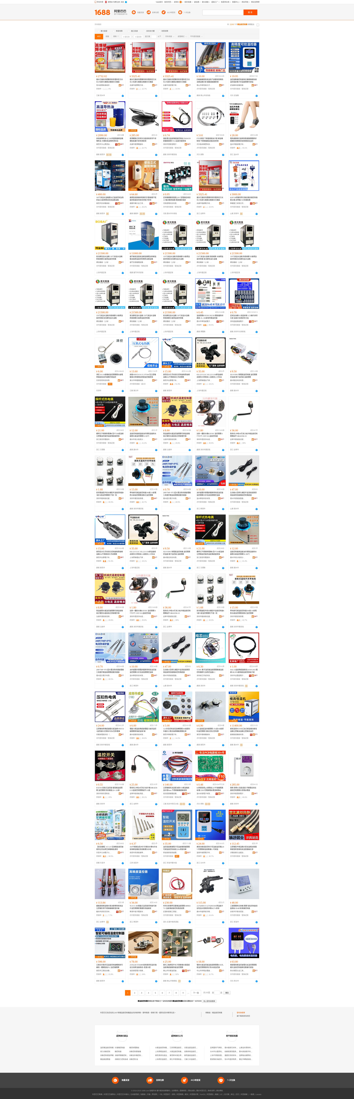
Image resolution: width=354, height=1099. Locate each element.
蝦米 (186, 1094)
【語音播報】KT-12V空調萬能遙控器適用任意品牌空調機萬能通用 (109, 848)
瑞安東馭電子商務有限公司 (137, 971)
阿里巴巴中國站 (123, 1094)
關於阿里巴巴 (201, 1091)
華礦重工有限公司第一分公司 (237, 203)
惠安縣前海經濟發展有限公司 (221, 1059)
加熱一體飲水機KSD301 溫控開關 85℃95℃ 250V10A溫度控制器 (209, 435)
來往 (232, 1094)
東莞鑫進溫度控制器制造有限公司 (196, 1055)
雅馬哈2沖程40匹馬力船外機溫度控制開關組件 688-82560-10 (243, 435)
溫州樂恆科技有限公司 (204, 498)
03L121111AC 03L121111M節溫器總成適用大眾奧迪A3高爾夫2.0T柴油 (210, 376)
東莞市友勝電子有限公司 (170, 380)
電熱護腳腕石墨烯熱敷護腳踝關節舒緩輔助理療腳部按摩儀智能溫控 (243, 140)
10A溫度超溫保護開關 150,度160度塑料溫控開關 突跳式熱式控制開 (210, 730)
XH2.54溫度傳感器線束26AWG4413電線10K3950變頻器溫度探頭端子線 (244, 671)
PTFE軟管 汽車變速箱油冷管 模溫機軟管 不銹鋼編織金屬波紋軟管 (210, 140)
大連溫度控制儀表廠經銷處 (180, 1052)
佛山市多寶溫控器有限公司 (170, 971)
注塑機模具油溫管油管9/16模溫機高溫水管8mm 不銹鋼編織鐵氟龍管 (176, 789)
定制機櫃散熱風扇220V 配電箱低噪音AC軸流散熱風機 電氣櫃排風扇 (177, 199)
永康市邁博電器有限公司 (137, 144)
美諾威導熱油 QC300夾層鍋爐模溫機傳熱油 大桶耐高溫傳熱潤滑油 (109, 140)
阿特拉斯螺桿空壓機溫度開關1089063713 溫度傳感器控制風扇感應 (177, 907)
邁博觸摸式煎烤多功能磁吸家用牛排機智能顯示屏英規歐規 (143, 140)
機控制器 (118, 1052)
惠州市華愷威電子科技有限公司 (204, 321)
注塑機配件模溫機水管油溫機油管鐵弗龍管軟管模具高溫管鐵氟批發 (243, 848)
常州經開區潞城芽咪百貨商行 (103, 85)
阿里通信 (210, 1094)
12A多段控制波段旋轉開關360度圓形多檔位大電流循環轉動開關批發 (176, 730)
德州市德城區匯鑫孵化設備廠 (237, 498)
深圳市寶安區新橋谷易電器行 (137, 498)
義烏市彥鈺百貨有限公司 (103, 912)
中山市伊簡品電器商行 (204, 971)
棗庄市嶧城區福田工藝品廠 (249, 1059)
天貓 (148, 1094)
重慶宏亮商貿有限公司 (233, 1055)
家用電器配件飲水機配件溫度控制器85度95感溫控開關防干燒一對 (110, 494)
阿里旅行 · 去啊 (169, 1094)
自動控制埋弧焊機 (107, 1055)
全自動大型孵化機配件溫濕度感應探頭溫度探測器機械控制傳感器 (243, 494)
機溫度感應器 (105, 1059)
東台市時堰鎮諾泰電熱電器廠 (137, 380)
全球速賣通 (134, 1094)
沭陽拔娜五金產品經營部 (237, 853)
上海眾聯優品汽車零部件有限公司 (204, 380)
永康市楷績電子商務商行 (204, 203)
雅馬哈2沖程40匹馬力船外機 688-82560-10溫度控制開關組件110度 (143, 789)
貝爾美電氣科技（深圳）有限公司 (103, 735)
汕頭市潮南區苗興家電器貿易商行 (170, 439)
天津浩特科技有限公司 (103, 380)
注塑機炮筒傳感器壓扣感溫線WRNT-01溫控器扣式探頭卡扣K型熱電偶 (110, 730)
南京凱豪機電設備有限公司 (170, 794)
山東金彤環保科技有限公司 (249, 1048)
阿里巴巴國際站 (109, 1094)
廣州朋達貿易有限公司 (137, 735)
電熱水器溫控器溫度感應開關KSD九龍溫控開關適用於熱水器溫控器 (210, 966)
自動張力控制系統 (121, 1059)
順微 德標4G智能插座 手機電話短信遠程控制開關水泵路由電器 (243, 789)
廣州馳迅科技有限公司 (237, 380)
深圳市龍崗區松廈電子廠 (103, 498)
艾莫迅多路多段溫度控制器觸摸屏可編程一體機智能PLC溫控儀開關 (109, 966)
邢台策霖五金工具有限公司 (237, 971)
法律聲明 (174, 1091)
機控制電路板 (134, 1048)
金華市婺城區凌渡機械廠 (237, 439)
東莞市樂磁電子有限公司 (170, 735)
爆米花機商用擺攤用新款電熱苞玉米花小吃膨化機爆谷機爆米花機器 (109, 81)
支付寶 (226, 1094)
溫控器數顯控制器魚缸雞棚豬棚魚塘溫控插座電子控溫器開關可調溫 (243, 81)
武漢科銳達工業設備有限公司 (170, 912)
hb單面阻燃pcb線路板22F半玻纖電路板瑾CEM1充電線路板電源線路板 (210, 789)
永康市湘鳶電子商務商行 (170, 85)
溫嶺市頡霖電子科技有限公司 (204, 853)
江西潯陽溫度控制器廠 (178, 1048)
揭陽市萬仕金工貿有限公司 (137, 203)
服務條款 (183, 1091)
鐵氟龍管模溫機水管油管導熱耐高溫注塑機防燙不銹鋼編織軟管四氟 (109, 907)
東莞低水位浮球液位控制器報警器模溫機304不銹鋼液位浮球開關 (176, 376)
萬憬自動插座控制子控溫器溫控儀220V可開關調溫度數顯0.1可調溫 (210, 848)
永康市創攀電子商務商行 (137, 85)
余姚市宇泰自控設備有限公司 (237, 912)
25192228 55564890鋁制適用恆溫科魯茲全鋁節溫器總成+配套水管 (143, 966)
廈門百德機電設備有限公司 (137, 262)
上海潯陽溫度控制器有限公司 (166, 1052)
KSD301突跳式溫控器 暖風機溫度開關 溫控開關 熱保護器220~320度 (109, 789)
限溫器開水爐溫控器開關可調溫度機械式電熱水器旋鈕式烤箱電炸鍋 (176, 435)
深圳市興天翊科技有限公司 (103, 794)
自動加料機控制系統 (136, 1055)
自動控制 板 (133, 1059)
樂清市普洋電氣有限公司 (137, 912)
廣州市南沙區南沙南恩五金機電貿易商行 (137, 439)
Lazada (258, 1094)
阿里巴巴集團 (97, 1094)
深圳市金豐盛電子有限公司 (237, 676)
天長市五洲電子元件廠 (103, 853)
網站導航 (219, 1091)
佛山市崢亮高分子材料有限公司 (204, 85)
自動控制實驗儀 (135, 1052)
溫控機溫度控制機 (107, 1048)
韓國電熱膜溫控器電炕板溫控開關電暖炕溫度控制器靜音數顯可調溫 (243, 966)
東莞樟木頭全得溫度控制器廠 (180, 1055)
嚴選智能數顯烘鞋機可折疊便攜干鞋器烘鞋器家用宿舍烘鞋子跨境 (143, 199)
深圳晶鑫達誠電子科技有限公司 (237, 321)
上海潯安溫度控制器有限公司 (166, 1059)
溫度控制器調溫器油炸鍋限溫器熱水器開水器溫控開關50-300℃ (143, 435)
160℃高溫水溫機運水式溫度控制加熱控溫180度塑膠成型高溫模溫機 (110, 199)
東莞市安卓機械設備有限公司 (103, 203)
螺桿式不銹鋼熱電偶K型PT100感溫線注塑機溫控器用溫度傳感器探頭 (109, 435)
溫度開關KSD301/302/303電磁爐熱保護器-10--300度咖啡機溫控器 (210, 317)
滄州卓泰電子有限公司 (204, 794)
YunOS (202, 1094)
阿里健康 (244, 1094)
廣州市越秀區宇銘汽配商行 (204, 912)
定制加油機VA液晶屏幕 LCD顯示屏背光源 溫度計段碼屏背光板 (244, 317)
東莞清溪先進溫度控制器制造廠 (166, 1055)
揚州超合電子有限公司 (170, 498)
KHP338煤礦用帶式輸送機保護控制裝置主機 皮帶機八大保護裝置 (244, 199)
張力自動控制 (105, 1052)
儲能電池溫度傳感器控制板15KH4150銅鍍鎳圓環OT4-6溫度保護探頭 (177, 140)
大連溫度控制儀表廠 (162, 1048)
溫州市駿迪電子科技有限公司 (237, 144)
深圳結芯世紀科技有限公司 (204, 676)
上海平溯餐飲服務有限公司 (220, 1055)
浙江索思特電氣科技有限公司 (103, 439)
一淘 (160, 1094)
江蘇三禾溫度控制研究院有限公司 (196, 1059)
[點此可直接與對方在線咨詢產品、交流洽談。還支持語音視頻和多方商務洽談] (123, 96)
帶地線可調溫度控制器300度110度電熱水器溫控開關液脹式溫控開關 (143, 494)
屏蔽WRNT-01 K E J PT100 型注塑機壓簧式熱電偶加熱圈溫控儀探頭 (143, 376)
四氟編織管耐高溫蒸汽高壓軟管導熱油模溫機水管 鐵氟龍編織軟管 (210, 81)
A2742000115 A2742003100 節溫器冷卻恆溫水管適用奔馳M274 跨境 (210, 907)
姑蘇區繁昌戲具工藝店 (233, 1052)
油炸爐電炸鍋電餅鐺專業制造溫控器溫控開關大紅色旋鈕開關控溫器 (210, 494)
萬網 (216, 1094)
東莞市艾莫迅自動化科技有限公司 (103, 971)
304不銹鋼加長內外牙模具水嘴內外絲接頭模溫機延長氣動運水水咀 (143, 848)
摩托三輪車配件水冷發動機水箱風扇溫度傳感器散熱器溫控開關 (176, 966)
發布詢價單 (241, 1013)
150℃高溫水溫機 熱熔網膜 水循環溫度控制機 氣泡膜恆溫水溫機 (176, 258)
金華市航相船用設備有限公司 (137, 794)
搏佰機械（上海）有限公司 (103, 262)
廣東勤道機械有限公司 (237, 735)
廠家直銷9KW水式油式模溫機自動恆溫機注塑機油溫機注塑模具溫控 (243, 730)
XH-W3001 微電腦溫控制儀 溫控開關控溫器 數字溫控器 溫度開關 (243, 376)
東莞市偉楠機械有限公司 (204, 735)
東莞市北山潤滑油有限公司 (103, 144)
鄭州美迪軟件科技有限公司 (249, 1052)
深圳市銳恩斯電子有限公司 (237, 794)
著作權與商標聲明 (163, 1091)
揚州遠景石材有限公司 (233, 1048)
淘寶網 (142, 1094)
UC (221, 1094)
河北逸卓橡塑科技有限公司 (204, 144)
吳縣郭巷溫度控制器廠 (192, 1052)
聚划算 (154, 1094)
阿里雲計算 (194, 1094)
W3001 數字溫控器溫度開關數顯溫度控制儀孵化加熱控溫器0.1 (210, 671)
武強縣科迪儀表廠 (236, 85)
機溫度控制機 (217, 1013)
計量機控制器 (120, 1048)
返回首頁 (198, 1001)
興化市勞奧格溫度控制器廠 (180, 1059)
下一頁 (196, 993)
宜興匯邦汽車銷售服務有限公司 (221, 1048)
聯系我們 (211, 1091)
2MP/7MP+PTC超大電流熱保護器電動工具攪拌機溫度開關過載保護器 (177, 494)
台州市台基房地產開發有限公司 (221, 1052)
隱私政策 (191, 1091)
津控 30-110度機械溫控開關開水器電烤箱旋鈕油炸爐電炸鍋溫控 (109, 376)
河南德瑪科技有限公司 (170, 203)
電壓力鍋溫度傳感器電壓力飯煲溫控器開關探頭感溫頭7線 (143, 730)
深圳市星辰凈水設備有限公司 (204, 439)
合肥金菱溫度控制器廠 (192, 1048)
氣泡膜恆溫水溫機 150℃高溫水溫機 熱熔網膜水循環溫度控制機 (109, 258)
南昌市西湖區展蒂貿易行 (137, 853)
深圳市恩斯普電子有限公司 (170, 144)
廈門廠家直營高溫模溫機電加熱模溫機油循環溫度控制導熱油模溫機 (143, 258)
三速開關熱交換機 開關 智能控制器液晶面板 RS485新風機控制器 (243, 907)
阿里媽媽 (180, 1094)
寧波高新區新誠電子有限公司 (170, 853)
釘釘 (237, 1094)
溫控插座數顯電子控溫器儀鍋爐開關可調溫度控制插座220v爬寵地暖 (176, 848)
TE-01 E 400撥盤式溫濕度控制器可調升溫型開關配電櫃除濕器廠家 (143, 907)
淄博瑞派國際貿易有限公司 (249, 1055)
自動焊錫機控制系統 (122, 1055)
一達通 (251, 1094)
